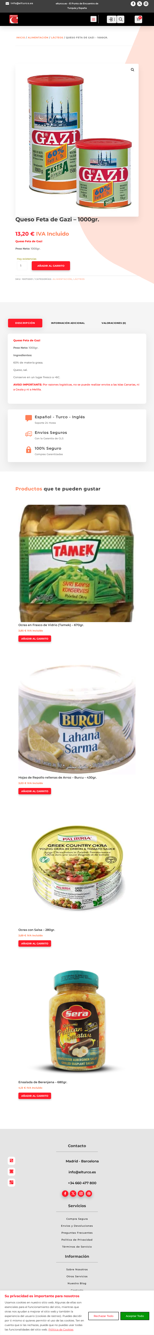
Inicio (20, 37)
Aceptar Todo (135, 1316)
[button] (132, 69)
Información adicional (68, 323)
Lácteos (57, 37)
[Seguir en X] (139, 3)
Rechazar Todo (103, 1316)
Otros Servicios (77, 1276)
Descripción (25, 323)
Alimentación (38, 37)
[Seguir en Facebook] (133, 3)
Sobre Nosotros (77, 1269)
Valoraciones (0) (114, 323)
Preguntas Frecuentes (77, 1232)
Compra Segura (77, 1218)
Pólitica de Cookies (60, 1329)
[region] (77, 1312)
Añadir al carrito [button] (34, 638)
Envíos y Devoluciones (77, 1225)
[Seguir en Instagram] (145, 3)
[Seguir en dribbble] (89, 1193)
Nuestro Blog (77, 1283)
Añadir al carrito (50, 265)
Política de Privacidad (77, 1239)
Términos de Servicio (77, 1246)
